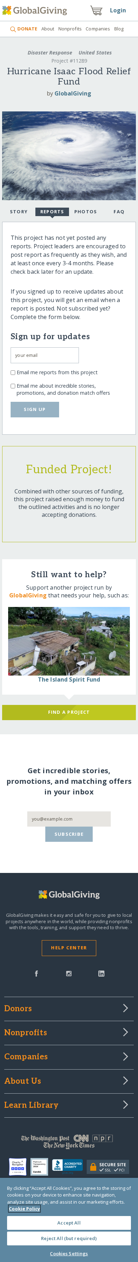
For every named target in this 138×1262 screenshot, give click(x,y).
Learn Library (31, 1105)
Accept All (68, 1223)
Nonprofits (70, 28)
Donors (18, 1009)
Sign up (35, 409)
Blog (119, 28)
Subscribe (69, 834)
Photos (85, 211)
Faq (119, 211)
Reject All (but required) (69, 1238)
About (47, 28)
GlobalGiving (72, 93)
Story (19, 211)
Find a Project (69, 712)
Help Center (69, 947)
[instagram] (68, 973)
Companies (98, 28)
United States (94, 52)
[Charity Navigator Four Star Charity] (19, 1167)
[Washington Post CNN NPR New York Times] (69, 1143)
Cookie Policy (24, 1208)
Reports (52, 211)
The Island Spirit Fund (69, 679)
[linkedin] (101, 973)
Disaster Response (50, 52)
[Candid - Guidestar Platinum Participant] (41, 1167)
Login (118, 10)
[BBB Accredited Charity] (69, 1167)
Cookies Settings (69, 1253)
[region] (69, 1220)
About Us (22, 1081)
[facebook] (36, 973)
